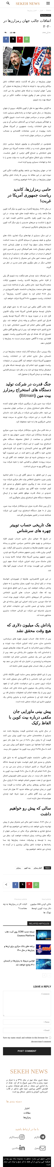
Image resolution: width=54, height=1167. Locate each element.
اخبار (41, 10)
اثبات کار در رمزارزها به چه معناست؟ (15, 906)
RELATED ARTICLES (39, 923)
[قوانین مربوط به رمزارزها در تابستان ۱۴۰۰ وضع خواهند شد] (43, 964)
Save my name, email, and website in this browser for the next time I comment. (27, 1040)
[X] (13, 40)
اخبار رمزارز (38, 868)
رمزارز (18, 868)
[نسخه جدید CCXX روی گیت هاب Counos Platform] (43, 935)
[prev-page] (49, 975)
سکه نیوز (39, 108)
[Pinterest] (20, 40)
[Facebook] (6, 40)
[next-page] (44, 975)
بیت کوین (27, 868)
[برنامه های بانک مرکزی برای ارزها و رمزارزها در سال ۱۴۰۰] (43, 949)
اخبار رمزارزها (32, 10)
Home (48, 10)
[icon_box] (41, 1139)
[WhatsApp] (27, 40)
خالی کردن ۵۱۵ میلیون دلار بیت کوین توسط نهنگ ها (40, 908)
